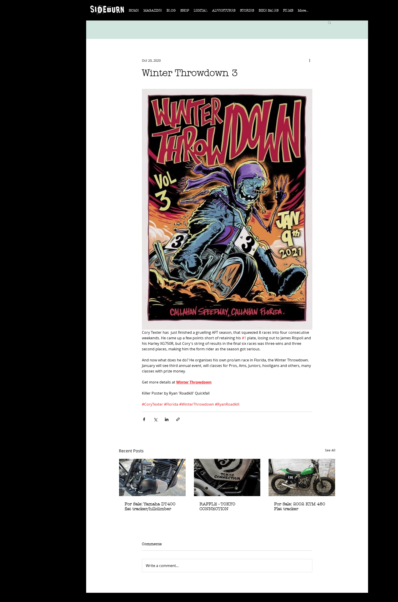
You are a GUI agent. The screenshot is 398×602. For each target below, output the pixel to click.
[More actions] (309, 60)
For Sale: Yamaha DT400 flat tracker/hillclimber (150, 506)
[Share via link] (178, 419)
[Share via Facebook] (144, 419)
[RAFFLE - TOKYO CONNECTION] (227, 477)
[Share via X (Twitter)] (155, 419)
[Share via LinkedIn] (166, 419)
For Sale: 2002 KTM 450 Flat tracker (299, 506)
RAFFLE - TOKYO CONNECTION (217, 506)
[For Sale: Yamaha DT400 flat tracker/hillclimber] (152, 477)
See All (330, 450)
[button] (152, 12)
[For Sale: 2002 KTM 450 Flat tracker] (302, 477)
